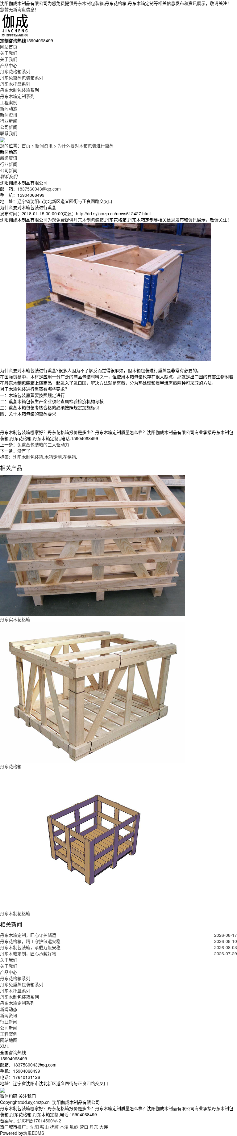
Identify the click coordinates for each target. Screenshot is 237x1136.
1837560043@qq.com (39, 189)
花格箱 (69, 457)
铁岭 (74, 1127)
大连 (103, 1127)
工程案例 (8, 102)
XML (4, 1046)
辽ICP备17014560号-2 (39, 1120)
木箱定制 (53, 457)
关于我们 (8, 53)
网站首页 (8, 47)
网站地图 (8, 1040)
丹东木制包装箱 (88, 3)
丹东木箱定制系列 (17, 96)
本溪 (64, 1127)
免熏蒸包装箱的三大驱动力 (43, 444)
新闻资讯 (8, 114)
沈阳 (34, 1127)
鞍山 (44, 1127)
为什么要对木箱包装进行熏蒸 (85, 145)
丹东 (93, 1127)
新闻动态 (8, 108)
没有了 (23, 451)
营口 (84, 1127)
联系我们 (8, 133)
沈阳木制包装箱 (28, 457)
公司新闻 (8, 127)
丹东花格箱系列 (15, 71)
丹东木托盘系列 (15, 84)
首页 (26, 145)
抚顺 (54, 1127)
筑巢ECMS (33, 1133)
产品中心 (8, 65)
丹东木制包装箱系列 (19, 90)
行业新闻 (8, 121)
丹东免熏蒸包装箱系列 (21, 77)
